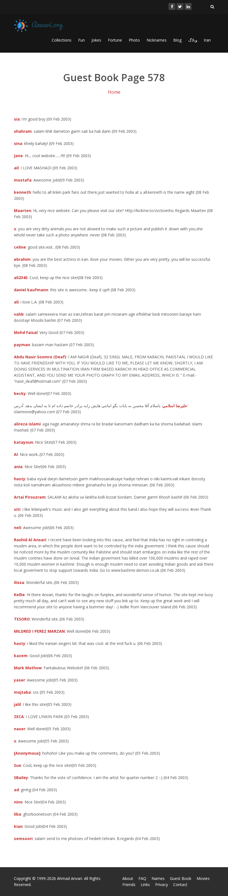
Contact (180, 884)
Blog (177, 40)
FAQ (142, 878)
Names (158, 878)
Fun (81, 40)
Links (145, 884)
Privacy (161, 884)
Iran (207, 40)
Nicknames (157, 40)
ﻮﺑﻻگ (192, 40)
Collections (61, 40)
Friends (128, 884)
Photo (134, 40)
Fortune (115, 40)
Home (114, 92)
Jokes (96, 40)
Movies (203, 878)
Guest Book (180, 878)
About (127, 878)
